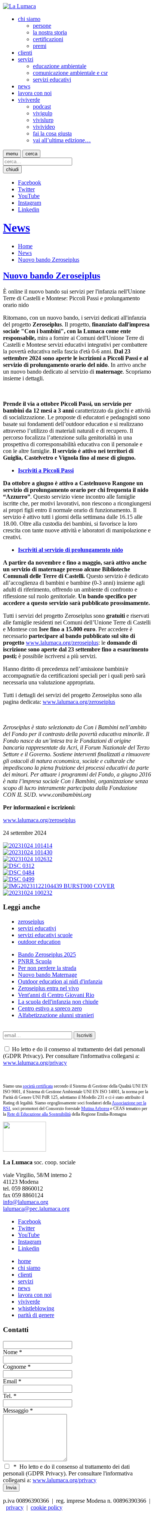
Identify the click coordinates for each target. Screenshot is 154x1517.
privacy (15, 1507)
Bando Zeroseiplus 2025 (47, 954)
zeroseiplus (31, 921)
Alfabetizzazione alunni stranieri (56, 1015)
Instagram (29, 203)
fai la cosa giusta (52, 133)
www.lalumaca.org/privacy (35, 1063)
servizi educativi (52, 79)
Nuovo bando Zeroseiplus (48, 259)
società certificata (38, 1086)
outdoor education (39, 942)
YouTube (29, 196)
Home (25, 246)
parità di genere (36, 1315)
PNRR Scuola (35, 961)
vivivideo (44, 127)
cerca (31, 153)
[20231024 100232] (27, 893)
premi (39, 46)
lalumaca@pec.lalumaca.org (36, 1209)
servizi (25, 59)
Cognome (14, 1367)
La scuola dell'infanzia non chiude (58, 1001)
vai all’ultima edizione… (62, 140)
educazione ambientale (59, 66)
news (24, 86)
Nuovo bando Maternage (47, 975)
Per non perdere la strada (47, 968)
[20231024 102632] (27, 859)
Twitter (26, 189)
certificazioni (48, 39)
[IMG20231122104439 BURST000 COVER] (59, 886)
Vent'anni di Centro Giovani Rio (56, 995)
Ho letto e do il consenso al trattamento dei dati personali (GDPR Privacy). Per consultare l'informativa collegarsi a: (68, 1473)
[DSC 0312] (18, 866)
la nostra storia (50, 32)
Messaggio (15, 1410)
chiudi (12, 169)
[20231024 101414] (27, 845)
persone (42, 25)
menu (12, 153)
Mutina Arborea (95, 1108)
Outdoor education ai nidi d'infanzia (60, 981)
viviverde (29, 100)
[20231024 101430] (27, 852)
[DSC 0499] (18, 879)
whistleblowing (36, 1308)
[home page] (19, 6)
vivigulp (42, 113)
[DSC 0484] (18, 872)
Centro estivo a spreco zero (50, 1008)
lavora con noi (35, 93)
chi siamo (29, 19)
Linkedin (28, 209)
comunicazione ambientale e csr (70, 73)
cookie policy (46, 1507)
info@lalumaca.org (25, 1202)
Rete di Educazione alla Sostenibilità (39, 1114)
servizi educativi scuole (45, 935)
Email (10, 1381)
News (16, 227)
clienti (25, 52)
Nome (10, 1352)
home (24, 1261)
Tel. (7, 1396)
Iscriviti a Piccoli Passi (46, 470)
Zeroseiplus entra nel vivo (48, 988)
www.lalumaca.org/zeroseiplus (62, 642)
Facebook (29, 182)
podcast (42, 106)
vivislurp (43, 120)
